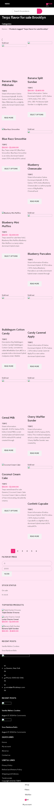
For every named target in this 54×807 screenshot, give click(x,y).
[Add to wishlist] (5, 112)
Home (4, 29)
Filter (6, 574)
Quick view (5, 123)
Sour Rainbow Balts (9, 650)
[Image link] (16, 659)
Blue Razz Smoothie (14, 139)
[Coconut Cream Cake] (11, 465)
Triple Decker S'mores (10, 612)
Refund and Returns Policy (12, 769)
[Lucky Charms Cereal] (11, 617)
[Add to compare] (5, 76)
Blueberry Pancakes (39, 253)
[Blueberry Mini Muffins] (11, 213)
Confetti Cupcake (38, 503)
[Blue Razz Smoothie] (11, 129)
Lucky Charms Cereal (10, 619)
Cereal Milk (8, 417)
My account (6, 746)
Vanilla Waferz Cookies (10, 646)
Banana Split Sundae (10, 628)
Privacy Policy (7, 765)
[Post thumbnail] (6, 705)
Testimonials (7, 778)
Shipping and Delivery (10, 774)
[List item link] (27, 678)
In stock (5, 595)
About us (5, 751)
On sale (5, 590)
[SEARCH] (39, 11)
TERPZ (4, 91)
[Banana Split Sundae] (11, 626)
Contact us (6, 755)
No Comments (20, 715)
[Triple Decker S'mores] (11, 610)
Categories (6, 24)
